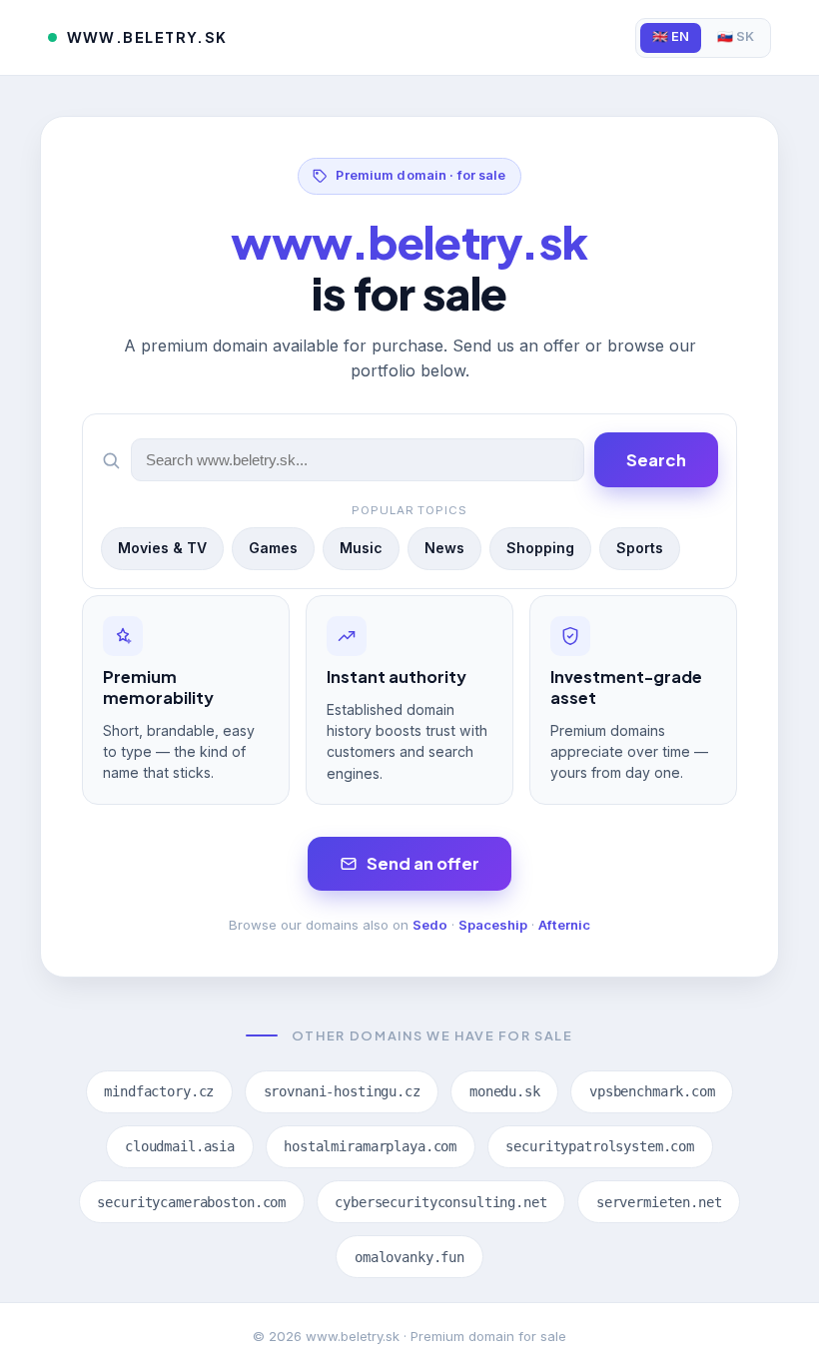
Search (656, 459)
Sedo (429, 925)
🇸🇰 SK (735, 36)
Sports (639, 547)
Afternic (564, 925)
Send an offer (423, 863)
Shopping (540, 547)
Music (361, 547)
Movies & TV (162, 547)
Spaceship (492, 925)
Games (273, 547)
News (444, 547)
